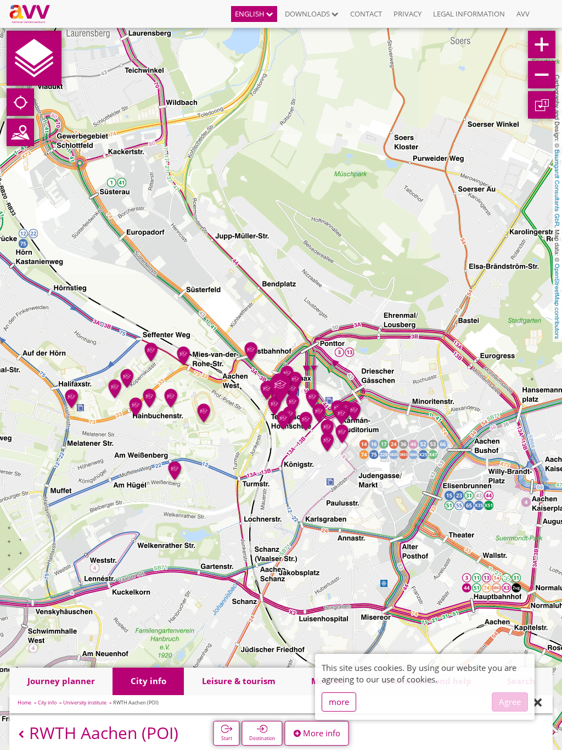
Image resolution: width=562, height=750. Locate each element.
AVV (523, 14)
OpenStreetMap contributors (557, 301)
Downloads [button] (308, 14)
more (339, 701)
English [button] (250, 14)
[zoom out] (541, 74)
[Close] (537, 703)
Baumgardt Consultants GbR (557, 187)
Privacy (408, 14)
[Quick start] (34, 58)
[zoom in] (541, 44)
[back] (21, 734)
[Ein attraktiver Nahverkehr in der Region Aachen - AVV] (33, 13)
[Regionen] (20, 132)
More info (320, 732)
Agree (510, 701)
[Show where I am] (20, 102)
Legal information (469, 14)
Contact (366, 14)
